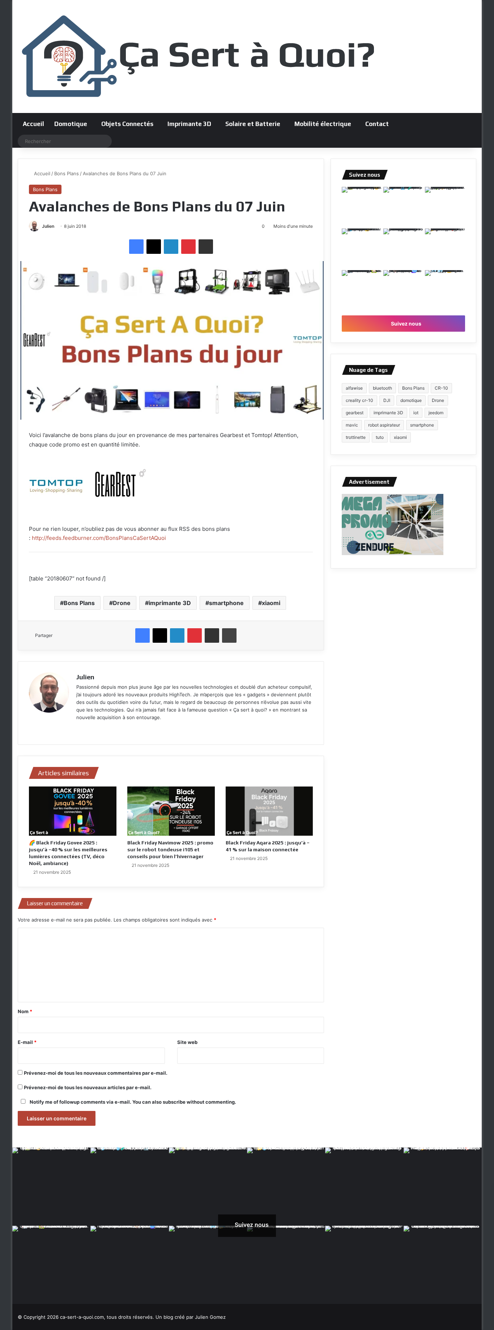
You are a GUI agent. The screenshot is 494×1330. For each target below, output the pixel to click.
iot (415, 412)
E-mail (27, 1042)
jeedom (436, 412)
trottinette (356, 437)
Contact (377, 123)
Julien (48, 226)
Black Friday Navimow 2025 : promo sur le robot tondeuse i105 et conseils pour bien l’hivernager (170, 849)
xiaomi (271, 603)
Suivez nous (405, 323)
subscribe (174, 1102)
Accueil (33, 123)
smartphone (226, 603)
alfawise (354, 388)
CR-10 (441, 388)
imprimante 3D (170, 603)
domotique (411, 400)
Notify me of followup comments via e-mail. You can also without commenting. (132, 1102)
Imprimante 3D (189, 123)
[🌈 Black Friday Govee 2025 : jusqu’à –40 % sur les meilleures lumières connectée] (72, 811)
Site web (187, 1042)
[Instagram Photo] (362, 207)
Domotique (70, 123)
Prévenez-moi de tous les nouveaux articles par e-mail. (88, 1087)
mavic (352, 425)
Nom (25, 1011)
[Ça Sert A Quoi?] (198, 56)
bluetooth (382, 388)
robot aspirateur (384, 425)
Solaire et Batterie (252, 123)
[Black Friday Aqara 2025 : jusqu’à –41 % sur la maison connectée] (269, 811)
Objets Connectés (127, 123)
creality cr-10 (359, 400)
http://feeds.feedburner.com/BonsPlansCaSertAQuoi (99, 537)
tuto (380, 437)
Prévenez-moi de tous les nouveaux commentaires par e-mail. (95, 1073)
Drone (122, 603)
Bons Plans (66, 173)
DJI (386, 400)
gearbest (354, 412)
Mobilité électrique (322, 123)
